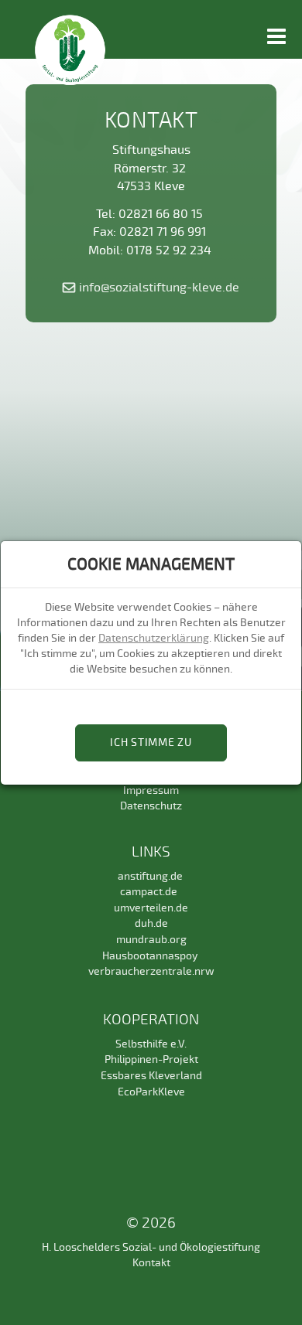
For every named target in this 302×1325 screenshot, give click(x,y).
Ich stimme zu (150, 742)
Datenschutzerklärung (153, 638)
